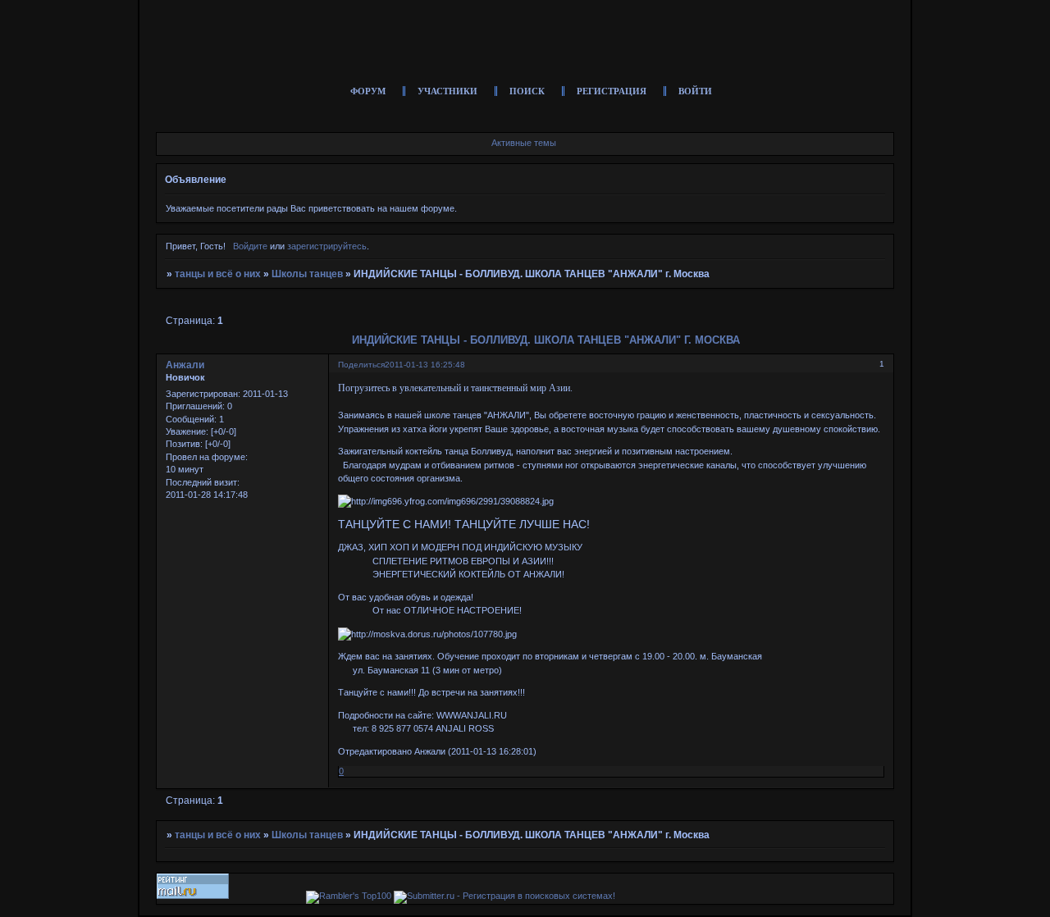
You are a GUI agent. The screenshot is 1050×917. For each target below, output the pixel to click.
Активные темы (523, 143)
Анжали (185, 365)
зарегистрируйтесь (327, 246)
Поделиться (361, 364)
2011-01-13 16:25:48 (425, 364)
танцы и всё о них (218, 274)
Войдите (250, 246)
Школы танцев (307, 274)
